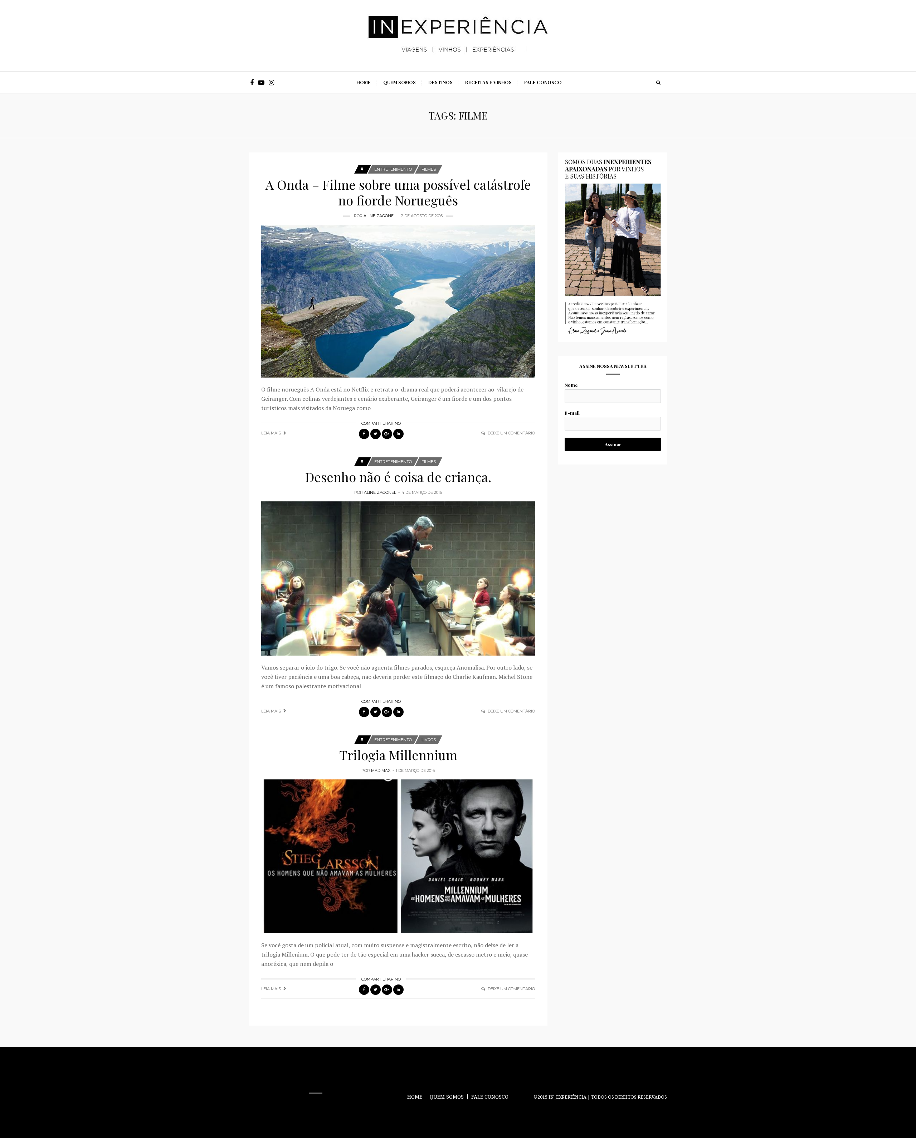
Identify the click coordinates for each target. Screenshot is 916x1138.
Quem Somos (399, 82)
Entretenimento (393, 169)
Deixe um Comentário (511, 433)
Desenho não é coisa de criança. (398, 476)
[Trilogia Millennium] (398, 856)
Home (363, 82)
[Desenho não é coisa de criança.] (398, 578)
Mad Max (380, 770)
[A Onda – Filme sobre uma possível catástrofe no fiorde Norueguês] (398, 301)
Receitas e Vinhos (488, 82)
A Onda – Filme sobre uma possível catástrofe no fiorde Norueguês (398, 192)
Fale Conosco (543, 82)
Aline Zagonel (380, 215)
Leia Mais (271, 433)
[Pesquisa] (658, 82)
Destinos (440, 82)
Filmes (429, 169)
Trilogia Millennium (398, 754)
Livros (429, 739)
